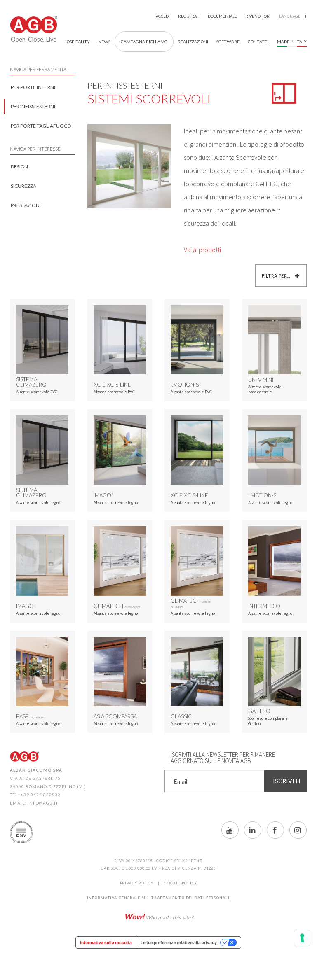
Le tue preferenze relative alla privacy (179, 942)
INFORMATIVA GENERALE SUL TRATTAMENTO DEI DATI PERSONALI (158, 898)
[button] (258, 41)
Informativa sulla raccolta (106, 942)
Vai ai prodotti (202, 249)
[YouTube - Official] (230, 830)
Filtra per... (276, 275)
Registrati (189, 16)
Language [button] (293, 16)
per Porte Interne (34, 87)
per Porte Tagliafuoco (41, 126)
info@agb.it (43, 802)
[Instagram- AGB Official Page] (298, 830)
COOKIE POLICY (180, 883)
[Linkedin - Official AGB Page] (252, 830)
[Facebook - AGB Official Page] (275, 830)
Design (19, 166)
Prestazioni (26, 205)
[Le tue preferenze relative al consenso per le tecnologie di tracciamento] (302, 938)
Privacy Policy (137, 883)
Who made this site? (158, 916)
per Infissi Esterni (33, 106)
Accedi (163, 16)
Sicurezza (23, 186)
